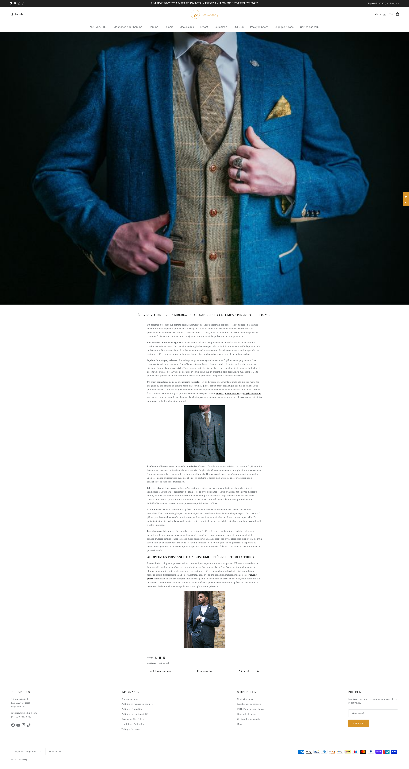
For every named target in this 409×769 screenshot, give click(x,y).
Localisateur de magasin (249, 704)
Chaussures (187, 26)
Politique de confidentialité (134, 714)
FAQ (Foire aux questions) (250, 709)
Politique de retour (130, 729)
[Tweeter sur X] (156, 658)
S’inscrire (358, 723)
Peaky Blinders (259, 26)
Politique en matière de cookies (137, 704)
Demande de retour (246, 714)
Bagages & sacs (283, 26)
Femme (169, 26)
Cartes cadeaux (309, 26)
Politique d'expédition (132, 709)
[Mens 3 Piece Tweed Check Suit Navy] (204, 433)
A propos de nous (130, 699)
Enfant (204, 26)
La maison (221, 26)
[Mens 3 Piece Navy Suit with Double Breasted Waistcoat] (204, 619)
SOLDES (239, 26)
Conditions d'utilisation (132, 724)
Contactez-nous (245, 699)
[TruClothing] (204, 14)
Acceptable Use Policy (132, 719)
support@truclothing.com (24, 713)
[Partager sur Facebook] (160, 658)
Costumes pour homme (128, 26)
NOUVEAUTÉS (98, 26)
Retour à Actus (204, 671)
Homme (153, 26)
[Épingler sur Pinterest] (164, 658)
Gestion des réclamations (249, 719)
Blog (239, 724)
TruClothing (22, 759)
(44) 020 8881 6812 (21, 716)
